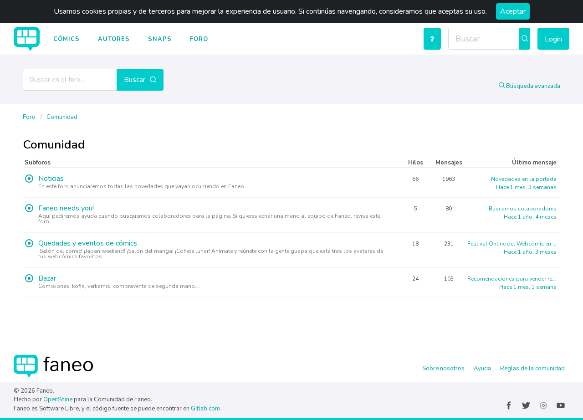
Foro (199, 39)
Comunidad (61, 117)
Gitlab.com (205, 409)
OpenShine (57, 399)
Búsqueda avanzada (532, 86)
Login (553, 39)
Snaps (160, 39)
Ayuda (482, 368)
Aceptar (513, 11)
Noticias (51, 179)
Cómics (66, 39)
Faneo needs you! (66, 209)
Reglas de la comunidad (532, 368)
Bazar (47, 279)
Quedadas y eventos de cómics (87, 244)
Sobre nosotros (443, 368)
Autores (114, 39)
